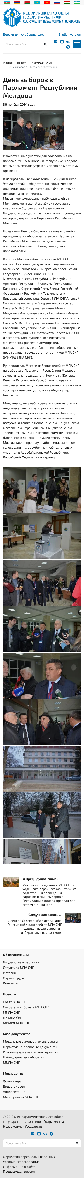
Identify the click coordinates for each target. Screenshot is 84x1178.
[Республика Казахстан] (37, 2)
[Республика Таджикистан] (67, 2)
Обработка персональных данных (29, 1157)
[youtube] (62, 42)
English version (70, 34)
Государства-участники (21, 962)
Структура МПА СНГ (18, 967)
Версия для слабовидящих (23, 34)
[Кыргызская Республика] (47, 2)
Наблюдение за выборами (23, 1057)
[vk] (68, 42)
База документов (16, 1034)
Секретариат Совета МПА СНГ (26, 1007)
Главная (8, 62)
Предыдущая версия (19, 1171)
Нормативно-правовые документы (30, 1047)
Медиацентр (13, 1073)
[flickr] (55, 42)
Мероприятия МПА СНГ (21, 1097)
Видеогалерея (14, 1086)
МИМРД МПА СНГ (42, 62)
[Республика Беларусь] (27, 2)
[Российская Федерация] (57, 2)
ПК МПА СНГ (12, 1018)
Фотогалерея (13, 1081)
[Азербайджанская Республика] (7, 2)
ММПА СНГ (11, 1012)
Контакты (10, 983)
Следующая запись (43, 915)
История (9, 973)
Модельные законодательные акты (30, 1041)
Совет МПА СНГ (15, 1002)
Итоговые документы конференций (30, 1052)
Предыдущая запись (41, 879)
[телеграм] (68, 47)
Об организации (16, 954)
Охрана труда (13, 978)
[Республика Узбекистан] (77, 2)
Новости (22, 62)
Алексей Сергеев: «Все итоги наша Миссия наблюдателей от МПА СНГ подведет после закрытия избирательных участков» (35, 926)
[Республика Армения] (17, 2)
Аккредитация (14, 1091)
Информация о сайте (19, 1166)
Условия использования (21, 1161)
